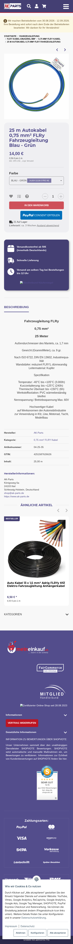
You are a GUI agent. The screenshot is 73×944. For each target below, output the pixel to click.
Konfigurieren (37, 933)
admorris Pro (42, 939)
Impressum (11, 926)
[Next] (66, 510)
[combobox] (36, 180)
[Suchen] (29, 6)
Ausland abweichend (48, 225)
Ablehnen (20, 933)
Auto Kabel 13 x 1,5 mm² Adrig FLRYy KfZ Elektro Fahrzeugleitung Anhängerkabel (36, 584)
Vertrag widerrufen (22, 722)
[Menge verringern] (45, 196)
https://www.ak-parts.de (16, 496)
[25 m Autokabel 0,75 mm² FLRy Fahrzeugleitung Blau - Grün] (36, 86)
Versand (30, 161)
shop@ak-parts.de (14, 493)
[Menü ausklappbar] (66, 6)
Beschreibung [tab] (16, 307)
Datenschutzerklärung (33, 917)
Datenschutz (28, 926)
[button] (36, 614)
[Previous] (58, 510)
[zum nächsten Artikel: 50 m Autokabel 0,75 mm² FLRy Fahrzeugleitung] (65, 50)
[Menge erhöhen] (61, 196)
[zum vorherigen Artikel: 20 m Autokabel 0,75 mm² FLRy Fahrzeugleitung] (57, 50)
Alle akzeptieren (58, 933)
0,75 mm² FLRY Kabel (46, 440)
